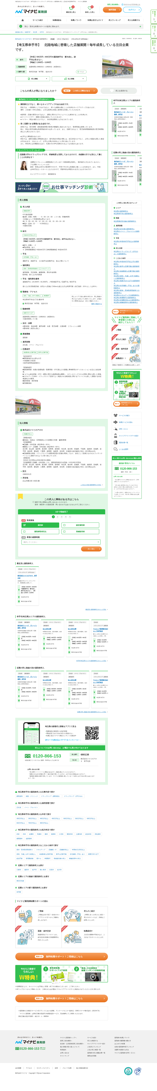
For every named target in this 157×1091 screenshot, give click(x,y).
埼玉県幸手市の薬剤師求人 (123, 213)
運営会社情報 (91, 1056)
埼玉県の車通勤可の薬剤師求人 (125, 298)
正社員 (19, 807)
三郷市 (19, 870)
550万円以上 (79, 818)
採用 (56, 1068)
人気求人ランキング (94, 1047)
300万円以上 (21, 818)
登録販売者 (80, 531)
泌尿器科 (29, 838)
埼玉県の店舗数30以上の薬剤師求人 (127, 300)
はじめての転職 (119, 1044)
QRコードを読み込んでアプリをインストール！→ (63, 740)
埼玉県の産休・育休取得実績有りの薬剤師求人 (126, 291)
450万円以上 (56, 818)
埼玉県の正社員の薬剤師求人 (124, 229)
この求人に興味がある (77, 91)
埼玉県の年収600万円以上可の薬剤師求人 (126, 263)
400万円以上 (44, 818)
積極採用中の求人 (75, 858)
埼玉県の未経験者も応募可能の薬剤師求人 (126, 272)
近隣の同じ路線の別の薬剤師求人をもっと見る (91, 712)
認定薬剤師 (80, 525)
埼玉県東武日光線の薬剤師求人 (125, 221)
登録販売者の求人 (60, 858)
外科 (24, 834)
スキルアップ (45, 268)
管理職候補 (29, 858)
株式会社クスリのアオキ (23, 39)
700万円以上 (32, 823)
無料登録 (112, 10)
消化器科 (98, 834)
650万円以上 (21, 823)
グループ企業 (67, 1068)
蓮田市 (26, 870)
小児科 (61, 834)
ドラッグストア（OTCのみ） (73, 796)
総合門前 (20, 858)
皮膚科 (31, 834)
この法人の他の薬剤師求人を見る (90, 485)
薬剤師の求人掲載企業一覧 (96, 1053)
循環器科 (20, 838)
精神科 (53, 834)
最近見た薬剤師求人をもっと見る (96, 609)
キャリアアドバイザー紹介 (96, 1044)
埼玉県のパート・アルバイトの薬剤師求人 (126, 232)
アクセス (81, 71)
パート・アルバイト (31, 807)
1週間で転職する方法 (121, 1050)
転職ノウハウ (76, 20)
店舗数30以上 (28, 434)
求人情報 (34, 79)
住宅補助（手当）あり (30, 257)
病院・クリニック (32, 796)
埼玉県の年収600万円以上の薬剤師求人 (126, 242)
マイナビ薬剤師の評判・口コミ (124, 1053)
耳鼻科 (39, 834)
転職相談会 (57, 20)
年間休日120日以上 (78, 850)
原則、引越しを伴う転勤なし (32, 296)
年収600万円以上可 (30, 235)
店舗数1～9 (52, 850)
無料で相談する (96, 304)
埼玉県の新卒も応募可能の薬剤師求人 (126, 267)
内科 (18, 834)
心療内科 (79, 834)
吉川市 (59, 870)
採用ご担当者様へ (113, 4)
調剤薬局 (20, 796)
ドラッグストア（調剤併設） (51, 796)
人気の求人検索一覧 (94, 1050)
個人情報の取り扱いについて (70, 1047)
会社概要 (18, 1068)
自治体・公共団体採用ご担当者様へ (72, 1044)
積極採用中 (27, 211)
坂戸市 (34, 870)
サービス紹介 (38, 20)
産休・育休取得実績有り (31, 268)
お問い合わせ (64, 1053)
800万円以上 (44, 823)
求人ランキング (115, 20)
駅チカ (39, 858)
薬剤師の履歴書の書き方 (122, 1041)
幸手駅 (19, 892)
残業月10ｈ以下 (28, 313)
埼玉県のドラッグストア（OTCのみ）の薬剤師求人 (126, 253)
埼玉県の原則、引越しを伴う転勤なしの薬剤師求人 (126, 277)
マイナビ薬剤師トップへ (68, 1037)
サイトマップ (64, 1056)
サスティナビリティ (43, 1068)
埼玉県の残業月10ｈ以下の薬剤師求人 (127, 282)
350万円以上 (32, 818)
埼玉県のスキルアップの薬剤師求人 (126, 295)
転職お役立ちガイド (95, 20)
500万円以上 (67, 818)
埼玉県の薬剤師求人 (121, 211)
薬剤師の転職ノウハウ (121, 1037)
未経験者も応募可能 (30, 352)
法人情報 (71, 79)
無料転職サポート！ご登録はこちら (59, 956)
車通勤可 (46, 296)
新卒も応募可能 (43, 352)
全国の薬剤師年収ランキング (124, 1047)
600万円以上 (91, 818)
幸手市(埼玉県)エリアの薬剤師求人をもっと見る (91, 661)
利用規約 (63, 1050)
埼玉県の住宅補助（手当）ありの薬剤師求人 (126, 287)
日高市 (51, 870)
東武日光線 (20, 881)
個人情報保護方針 (82, 1068)
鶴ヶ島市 (43, 870)
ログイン (132, 10)
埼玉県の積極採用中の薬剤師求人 (126, 302)
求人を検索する (134, 20)
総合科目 (88, 834)
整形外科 (70, 834)
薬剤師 (40, 525)
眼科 (46, 834)
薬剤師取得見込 (40, 531)
